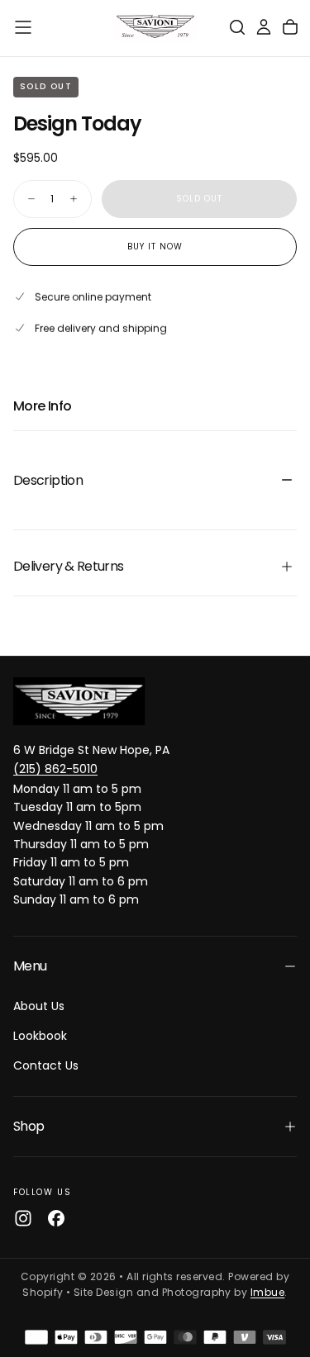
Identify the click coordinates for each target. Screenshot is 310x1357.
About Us (38, 1006)
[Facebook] (56, 1218)
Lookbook (40, 1035)
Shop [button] (28, 1126)
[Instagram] (23, 1218)
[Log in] (264, 27)
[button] (23, 27)
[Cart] (290, 27)
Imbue (267, 1292)
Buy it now (155, 246)
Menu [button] (29, 965)
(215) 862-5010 (55, 769)
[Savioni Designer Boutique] (79, 701)
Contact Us (46, 1065)
